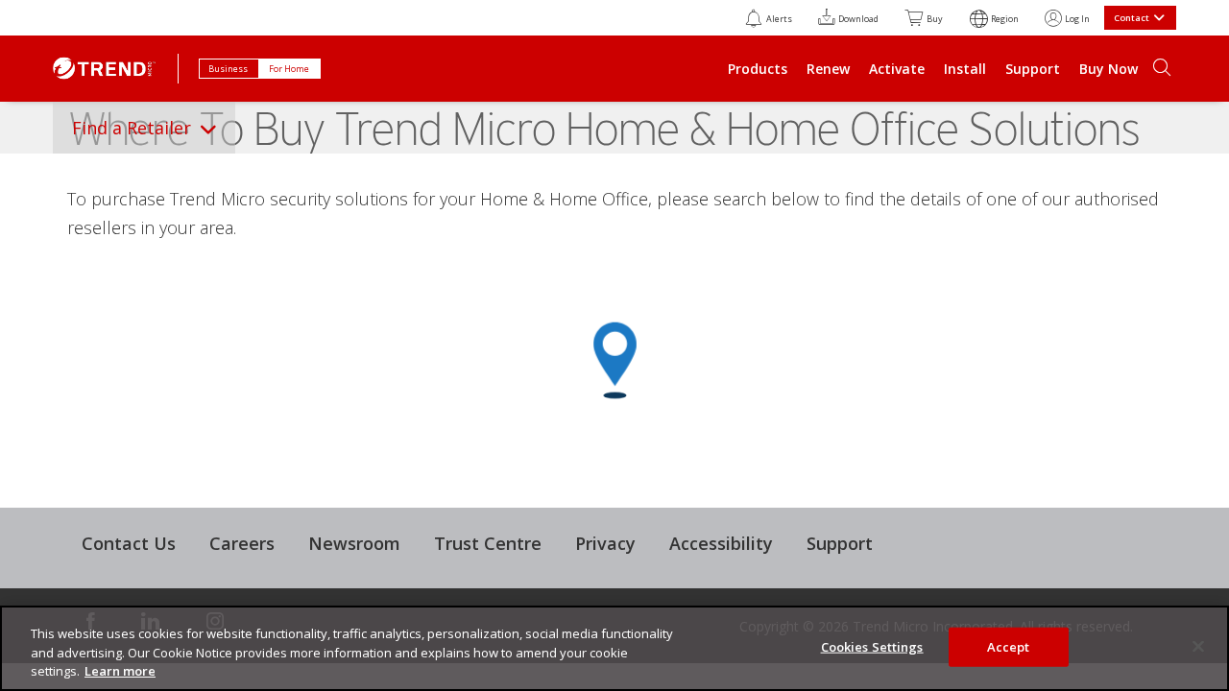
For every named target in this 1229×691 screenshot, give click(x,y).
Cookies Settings (872, 646)
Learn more (120, 670)
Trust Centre (488, 543)
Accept (1008, 646)
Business (229, 68)
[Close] (1198, 646)
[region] (614, 648)
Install (965, 69)
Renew (828, 69)
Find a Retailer (131, 127)
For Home (290, 68)
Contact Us (129, 543)
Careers (242, 543)
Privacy (605, 543)
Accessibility (721, 543)
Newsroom (354, 543)
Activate (897, 69)
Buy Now (1108, 69)
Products (757, 69)
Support (1032, 69)
